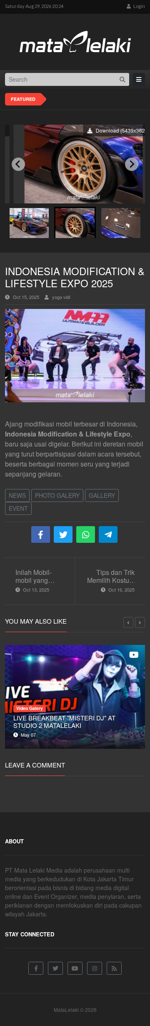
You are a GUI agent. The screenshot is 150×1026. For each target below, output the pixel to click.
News (17, 495)
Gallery (102, 495)
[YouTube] (75, 968)
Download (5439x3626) (113, 130)
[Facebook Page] (35, 968)
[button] (29, 222)
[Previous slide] (18, 164)
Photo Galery (57, 495)
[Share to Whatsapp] (85, 534)
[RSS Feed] (114, 968)
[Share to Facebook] (40, 534)
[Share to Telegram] (108, 534)
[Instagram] (94, 968)
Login (138, 6)
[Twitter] (55, 968)
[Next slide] (131, 164)
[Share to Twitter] (63, 534)
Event (18, 508)
